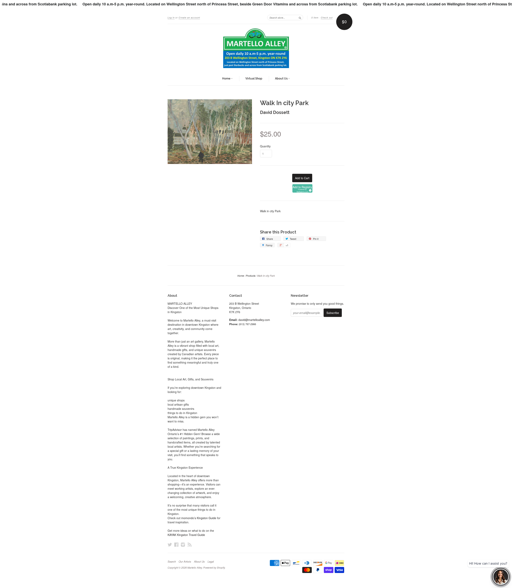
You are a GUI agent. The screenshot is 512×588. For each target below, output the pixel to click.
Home (226, 78)
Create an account (189, 17)
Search (172, 561)
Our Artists (185, 561)
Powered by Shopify (214, 567)
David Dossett (274, 112)
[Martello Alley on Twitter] (170, 544)
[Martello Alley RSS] (189, 544)
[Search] (300, 17)
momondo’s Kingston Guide (198, 518)
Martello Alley (194, 567)
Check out (327, 17)
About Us (281, 78)
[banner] (256, 48)
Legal (211, 561)
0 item (314, 17)
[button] (302, 188)
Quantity (265, 146)
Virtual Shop (253, 78)
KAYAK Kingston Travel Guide (186, 535)
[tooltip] (309, 190)
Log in (171, 17)
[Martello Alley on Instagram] (183, 544)
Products (250, 275)
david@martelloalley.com (254, 320)
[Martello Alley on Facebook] (176, 544)
